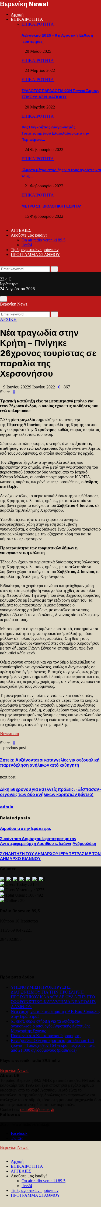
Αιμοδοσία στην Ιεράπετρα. (25, 828)
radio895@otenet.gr (37, 1109)
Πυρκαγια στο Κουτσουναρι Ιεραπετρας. (46, 1035)
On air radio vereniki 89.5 (43, 240)
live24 (27, 245)
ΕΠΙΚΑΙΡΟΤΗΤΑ (27, 19)
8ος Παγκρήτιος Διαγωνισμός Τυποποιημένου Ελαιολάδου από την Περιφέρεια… (55, 133)
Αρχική (17, 14)
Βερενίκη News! (24, 4)
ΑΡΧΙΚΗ (8, 319)
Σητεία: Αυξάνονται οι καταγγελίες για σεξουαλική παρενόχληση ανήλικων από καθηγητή (50, 762)
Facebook (19, 1133)
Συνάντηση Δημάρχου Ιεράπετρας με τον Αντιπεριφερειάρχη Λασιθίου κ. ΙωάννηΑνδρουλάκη (48, 841)
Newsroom (9, 733)
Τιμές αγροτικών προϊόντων (34, 249)
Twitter (17, 1138)
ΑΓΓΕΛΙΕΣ (21, 230)
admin (6, 806)
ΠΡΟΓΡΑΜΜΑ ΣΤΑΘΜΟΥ (35, 254)
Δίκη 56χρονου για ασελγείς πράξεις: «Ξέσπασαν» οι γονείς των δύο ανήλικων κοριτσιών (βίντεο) (50, 792)
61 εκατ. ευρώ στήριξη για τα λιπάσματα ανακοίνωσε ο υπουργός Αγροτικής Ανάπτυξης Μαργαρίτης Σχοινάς (50, 1026)
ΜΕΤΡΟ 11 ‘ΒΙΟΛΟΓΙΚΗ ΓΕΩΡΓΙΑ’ (51, 206)
